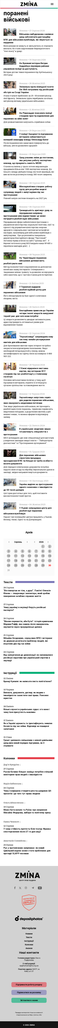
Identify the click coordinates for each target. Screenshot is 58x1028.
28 (36, 565)
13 (29, 555)
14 (36, 555)
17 (8, 560)
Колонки (9, 758)
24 (8, 565)
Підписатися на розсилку (29, 992)
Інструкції (10, 673)
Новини (29, 933)
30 (49, 565)
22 (43, 560)
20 (29, 560)
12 (22, 555)
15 (43, 555)
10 (8, 555)
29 (43, 565)
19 (22, 560)
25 (15, 565)
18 (15, 560)
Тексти (8, 582)
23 (49, 560)
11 (15, 555)
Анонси (29, 948)
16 (49, 555)
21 (36, 560)
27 (29, 565)
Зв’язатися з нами (29, 1000)
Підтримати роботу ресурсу (29, 984)
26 (22, 565)
